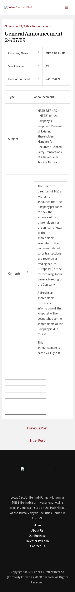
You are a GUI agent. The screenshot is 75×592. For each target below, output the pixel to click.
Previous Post (37, 428)
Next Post (37, 440)
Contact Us (37, 546)
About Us (37, 530)
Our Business (37, 536)
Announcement (41, 26)
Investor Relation (37, 541)
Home (37, 525)
